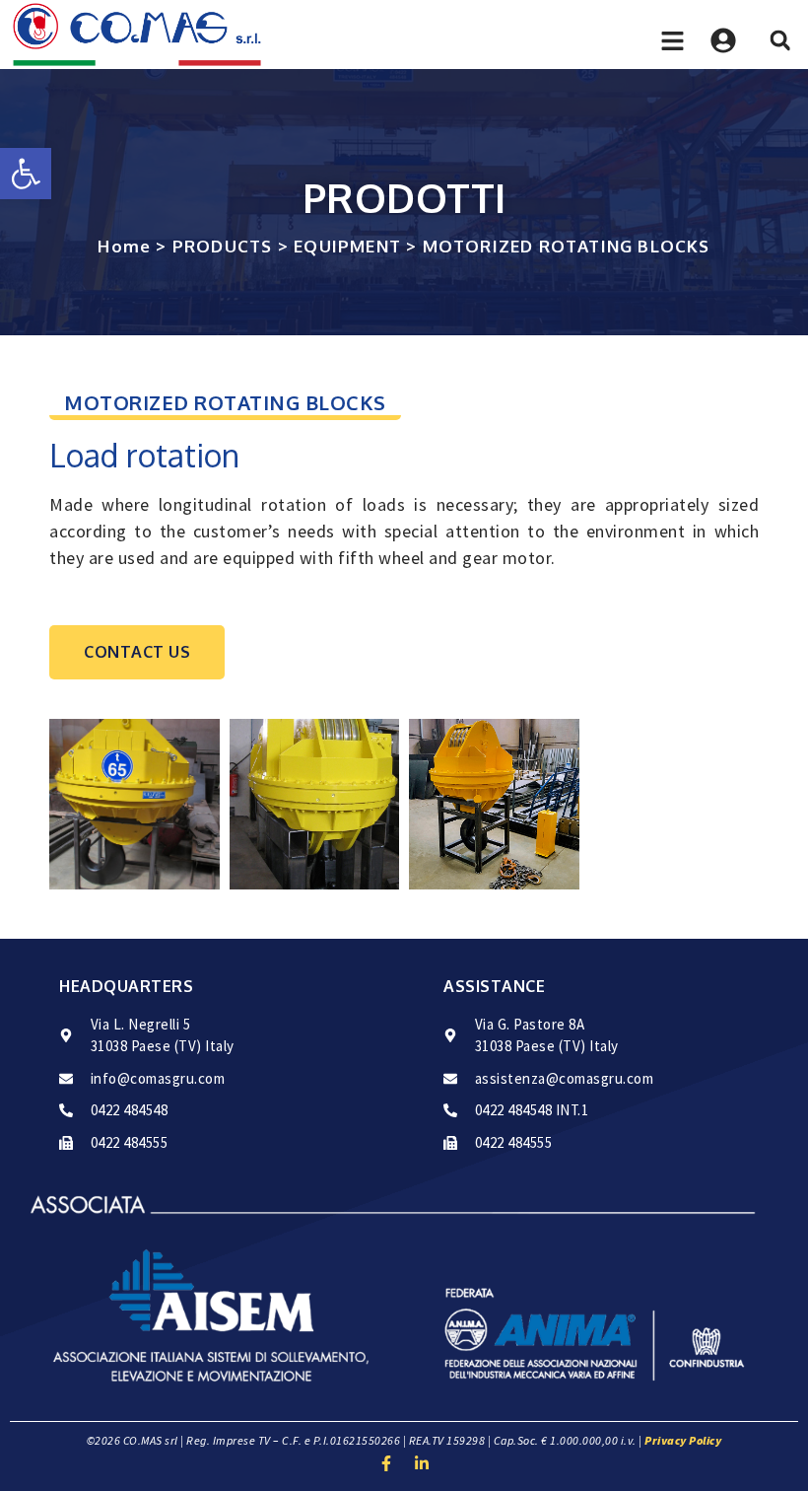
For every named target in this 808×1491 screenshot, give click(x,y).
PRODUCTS (222, 246)
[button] (25, 173)
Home (124, 246)
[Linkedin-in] (422, 1463)
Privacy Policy (682, 1440)
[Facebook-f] (386, 1463)
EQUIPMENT (347, 246)
